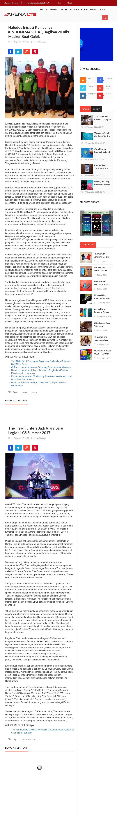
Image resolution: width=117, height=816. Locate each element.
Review (53, 9)
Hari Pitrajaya (41, 42)
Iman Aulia (39, 785)
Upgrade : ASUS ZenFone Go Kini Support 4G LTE (102, 136)
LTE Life (63, 9)
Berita (43, 9)
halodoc (34, 392)
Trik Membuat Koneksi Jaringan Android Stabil (102, 119)
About (69, 3)
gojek (25, 392)
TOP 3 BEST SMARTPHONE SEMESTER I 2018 (96, 221)
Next (111, 223)
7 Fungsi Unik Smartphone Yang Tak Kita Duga (102, 298)
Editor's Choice (78, 9)
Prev (82, 223)
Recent (96, 109)
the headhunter (29, 739)
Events (94, 9)
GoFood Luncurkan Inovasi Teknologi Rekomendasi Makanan (41, 367)
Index (58, 3)
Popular (85, 109)
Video (103, 9)
